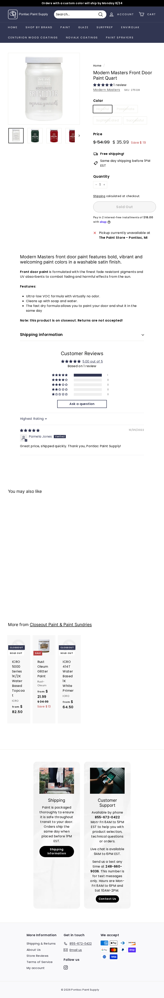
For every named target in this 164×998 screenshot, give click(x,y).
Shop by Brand (39, 27)
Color (98, 100)
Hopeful (102, 109)
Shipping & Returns (41, 943)
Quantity (101, 176)
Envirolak (130, 27)
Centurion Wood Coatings (33, 37)
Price (97, 134)
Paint (65, 27)
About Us (34, 950)
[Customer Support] (107, 781)
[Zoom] (44, 88)
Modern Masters (106, 89)
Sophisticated (107, 120)
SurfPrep (105, 27)
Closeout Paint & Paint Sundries (61, 624)
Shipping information (41, 334)
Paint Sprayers (120, 37)
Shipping (99, 196)
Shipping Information (56, 851)
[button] (103, 85)
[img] (30, 430)
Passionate (126, 109)
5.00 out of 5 (92, 361)
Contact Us (107, 899)
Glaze (83, 27)
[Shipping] (56, 781)
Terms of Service (40, 962)
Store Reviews (38, 956)
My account (36, 968)
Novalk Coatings (82, 37)
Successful (135, 120)
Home (13, 27)
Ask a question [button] (82, 404)
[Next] (77, 136)
